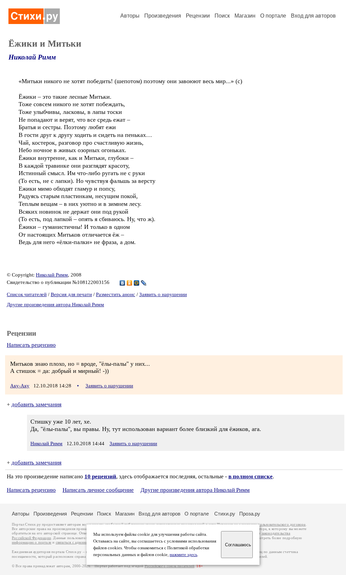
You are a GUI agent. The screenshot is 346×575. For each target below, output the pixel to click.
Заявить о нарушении (163, 294)
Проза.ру (249, 514)
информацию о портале (31, 542)
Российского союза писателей (169, 566)
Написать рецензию (31, 345)
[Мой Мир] (136, 283)
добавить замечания (36, 404)
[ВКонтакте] (122, 283)
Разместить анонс (115, 294)
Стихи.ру (224, 514)
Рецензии (198, 16)
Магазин (244, 16)
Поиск (222, 16)
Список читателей (27, 294)
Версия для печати (71, 294)
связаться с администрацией (79, 542)
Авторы (130, 16)
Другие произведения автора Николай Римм (55, 304)
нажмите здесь (183, 554)
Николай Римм (32, 57)
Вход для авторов (313, 16)
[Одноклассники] (129, 283)
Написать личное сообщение (98, 490)
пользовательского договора (281, 524)
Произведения (162, 16)
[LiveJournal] (143, 283)
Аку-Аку (19, 385)
